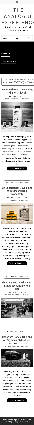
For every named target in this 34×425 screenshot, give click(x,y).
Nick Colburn (12, 98)
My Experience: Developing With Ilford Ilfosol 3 (17, 91)
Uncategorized (21, 182)
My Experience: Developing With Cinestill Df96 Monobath (17, 191)
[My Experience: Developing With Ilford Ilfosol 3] (17, 117)
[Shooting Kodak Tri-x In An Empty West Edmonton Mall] (17, 308)
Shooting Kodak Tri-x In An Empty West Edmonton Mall (17, 286)
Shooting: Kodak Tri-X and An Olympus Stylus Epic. (17, 338)
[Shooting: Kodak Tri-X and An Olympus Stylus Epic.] (17, 358)
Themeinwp (23, 422)
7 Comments (24, 98)
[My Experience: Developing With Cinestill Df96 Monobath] (17, 213)
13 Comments (24, 200)
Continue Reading (16, 168)
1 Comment (24, 294)
